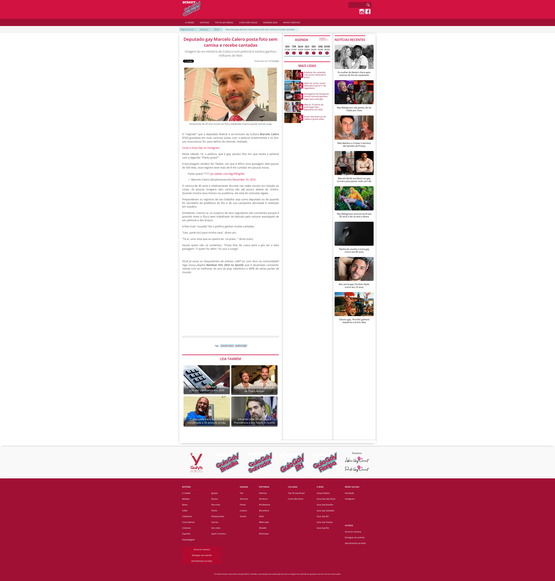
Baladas (186, 498)
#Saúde (262, 528)
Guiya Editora (323, 493)
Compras (186, 528)
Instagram (350, 498)
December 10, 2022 (244, 179)
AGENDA (312, 39)
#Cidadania (264, 504)
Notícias (204, 29)
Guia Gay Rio (323, 528)
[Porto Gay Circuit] (357, 469)
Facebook (349, 493)
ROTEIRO (186, 486)
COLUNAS (292, 486)
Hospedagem (188, 539)
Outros (243, 516)
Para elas (215, 504)
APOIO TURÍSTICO (291, 22)
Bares (185, 504)
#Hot (216, 29)
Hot (241, 493)
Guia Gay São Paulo (326, 498)
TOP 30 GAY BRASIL (224, 22)
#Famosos (264, 533)
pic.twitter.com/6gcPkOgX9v (227, 173)
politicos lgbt (241, 345)
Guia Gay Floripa (325, 522)
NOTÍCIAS (204, 22)
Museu (214, 498)
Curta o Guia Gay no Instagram (201, 147)
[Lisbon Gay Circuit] (357, 460)
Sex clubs (215, 528)
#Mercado (264, 522)
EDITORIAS (264, 486)
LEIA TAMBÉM (230, 359)
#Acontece (264, 510)
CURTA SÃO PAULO (248, 22)
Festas (243, 504)
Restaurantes (217, 516)
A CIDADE (189, 22)
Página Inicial (187, 29)
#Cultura (263, 498)
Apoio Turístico (218, 533)
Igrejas (214, 493)
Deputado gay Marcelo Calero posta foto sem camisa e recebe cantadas (260, 29)
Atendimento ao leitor (201, 561)
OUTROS (349, 525)
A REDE (320, 486)
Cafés (184, 510)
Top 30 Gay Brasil (296, 493)
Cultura (243, 510)
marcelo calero (227, 345)
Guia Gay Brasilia (325, 504)
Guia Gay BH (323, 516)
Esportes (186, 533)
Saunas (214, 522)
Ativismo (244, 498)
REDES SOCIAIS (352, 486)
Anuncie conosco (202, 549)
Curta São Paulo (295, 498)
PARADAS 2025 (270, 22)
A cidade (186, 493)
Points (214, 510)
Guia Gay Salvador (325, 510)
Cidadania (187, 516)
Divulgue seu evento (202, 555)
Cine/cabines (188, 522)
